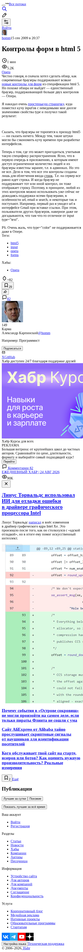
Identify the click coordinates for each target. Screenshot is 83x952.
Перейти (9, 461)
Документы (19, 888)
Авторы (17, 857)
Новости (17, 845)
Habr (26, 948)
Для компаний (21, 884)
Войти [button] (7, 28)
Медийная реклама (25, 915)
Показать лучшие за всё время (24, 807)
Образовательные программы (33, 923)
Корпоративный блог (27, 911)
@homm (44, 333)
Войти (15, 822)
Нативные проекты (25, 919)
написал (35, 522)
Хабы (15, 849)
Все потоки (17, 4)
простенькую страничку (46, 104)
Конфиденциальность (27, 896)
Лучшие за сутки (15, 798)
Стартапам (19, 927)
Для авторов (20, 880)
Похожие (35, 798)
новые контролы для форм (22, 84)
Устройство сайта (24, 876)
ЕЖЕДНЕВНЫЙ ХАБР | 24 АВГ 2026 (31, 472)
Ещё (15, 779)
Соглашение (20, 892)
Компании (18, 853)
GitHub (9, 357)
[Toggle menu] (3, 5)
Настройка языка (15, 944)
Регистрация (20, 826)
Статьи (16, 841)
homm (6, 38)
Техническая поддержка (46, 944)
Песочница (19, 861)
